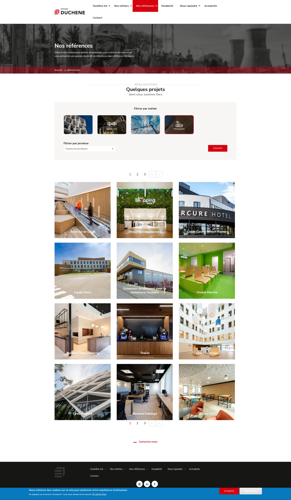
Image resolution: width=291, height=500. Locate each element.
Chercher (217, 148)
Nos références (145, 6)
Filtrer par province (76, 143)
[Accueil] (70, 13)
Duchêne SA (100, 6)
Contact (97, 17)
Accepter (229, 491)
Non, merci (251, 491)
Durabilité (167, 6)
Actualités (210, 6)
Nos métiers (121, 6)
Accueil (58, 70)
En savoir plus (99, 494)
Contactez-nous (148, 441)
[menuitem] (100, 6)
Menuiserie (74, 70)
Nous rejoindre (188, 6)
